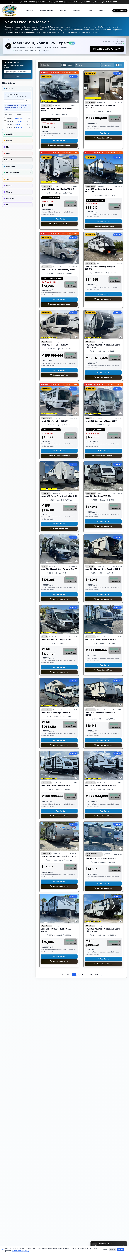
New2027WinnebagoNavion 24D (56, 713)
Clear (28, 101)
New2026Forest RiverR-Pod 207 (100, 786)
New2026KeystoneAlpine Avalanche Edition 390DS (102, 930)
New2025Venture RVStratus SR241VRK (98, 190)
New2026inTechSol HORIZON (55, 345)
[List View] (120, 65)
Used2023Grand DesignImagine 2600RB (100, 267)
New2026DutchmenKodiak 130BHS (57, 189)
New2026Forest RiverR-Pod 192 (100, 640)
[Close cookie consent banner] (126, 1249)
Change (14, 101)
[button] (64, 46)
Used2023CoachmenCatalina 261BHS (58, 856)
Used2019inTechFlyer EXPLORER (100, 858)
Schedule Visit (121, 11)
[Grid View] (117, 65)
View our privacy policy (20, 1251)
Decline (112, 1249)
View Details (60, 141)
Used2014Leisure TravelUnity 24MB (58, 270)
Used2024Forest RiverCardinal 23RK (102, 569)
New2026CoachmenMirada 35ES (101, 421)
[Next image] (76, 88)
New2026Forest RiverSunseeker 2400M (56, 109)
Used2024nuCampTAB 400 (98, 496)
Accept (120, 1249)
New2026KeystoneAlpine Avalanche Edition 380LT (102, 346)
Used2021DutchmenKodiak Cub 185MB (100, 714)
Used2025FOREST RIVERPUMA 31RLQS (56, 930)
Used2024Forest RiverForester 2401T (59, 569)
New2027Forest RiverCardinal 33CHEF (59, 496)
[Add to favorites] (76, 101)
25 (91, 974)
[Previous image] (42, 88)
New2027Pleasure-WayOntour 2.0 (57, 640)
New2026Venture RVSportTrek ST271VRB (100, 106)
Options (105, 1249)
